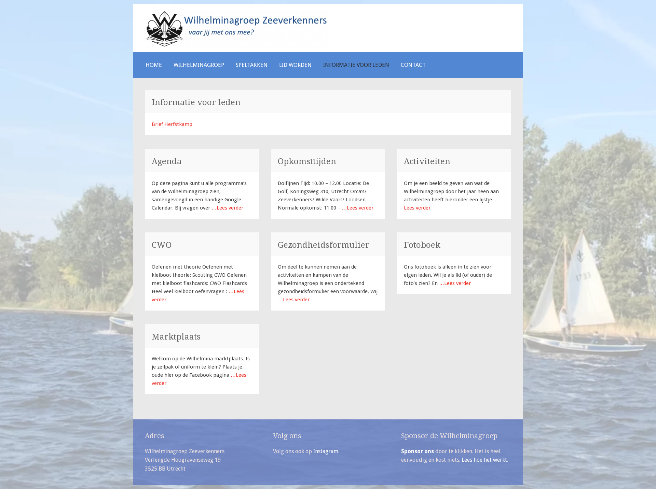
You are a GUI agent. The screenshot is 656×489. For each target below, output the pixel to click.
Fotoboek (422, 245)
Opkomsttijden (307, 161)
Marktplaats (176, 337)
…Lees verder (226, 208)
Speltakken (252, 65)
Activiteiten (427, 161)
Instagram (325, 451)
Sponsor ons (417, 451)
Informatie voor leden (356, 65)
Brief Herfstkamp (172, 124)
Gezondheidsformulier (323, 245)
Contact (413, 65)
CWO (162, 245)
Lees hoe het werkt (484, 460)
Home (154, 65)
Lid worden (295, 65)
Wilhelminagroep (199, 65)
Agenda (167, 161)
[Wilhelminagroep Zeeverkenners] (237, 46)
